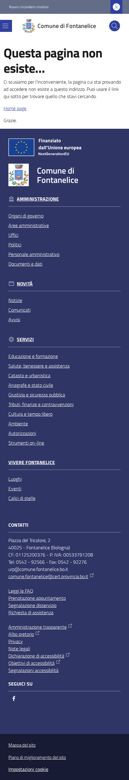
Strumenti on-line (26, 442)
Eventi (14, 488)
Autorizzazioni (22, 433)
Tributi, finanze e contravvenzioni (41, 404)
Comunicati (19, 309)
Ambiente (18, 423)
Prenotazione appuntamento (37, 598)
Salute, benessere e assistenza (39, 365)
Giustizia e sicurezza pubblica (36, 394)
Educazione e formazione (33, 356)
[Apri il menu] (5, 25)
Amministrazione (38, 199)
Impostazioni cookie (28, 769)
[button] (114, 25)
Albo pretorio (21, 634)
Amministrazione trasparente (37, 626)
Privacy (15, 641)
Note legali (19, 648)
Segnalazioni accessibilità (33, 670)
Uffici (13, 235)
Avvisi (14, 319)
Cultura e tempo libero (30, 414)
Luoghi (15, 478)
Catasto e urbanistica (29, 375)
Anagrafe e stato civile (30, 385)
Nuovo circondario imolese (29, 7)
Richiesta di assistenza (30, 612)
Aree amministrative (28, 225)
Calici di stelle (21, 498)
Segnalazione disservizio (32, 605)
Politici (14, 244)
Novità (25, 284)
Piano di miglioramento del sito (37, 757)
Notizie (15, 300)
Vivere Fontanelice (31, 462)
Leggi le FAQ (20, 590)
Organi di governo (26, 215)
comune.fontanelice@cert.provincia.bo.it (48, 576)
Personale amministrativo (33, 254)
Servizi (25, 339)
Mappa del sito (22, 744)
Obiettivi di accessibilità (31, 663)
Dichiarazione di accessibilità (36, 655)
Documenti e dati (25, 263)
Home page (15, 108)
